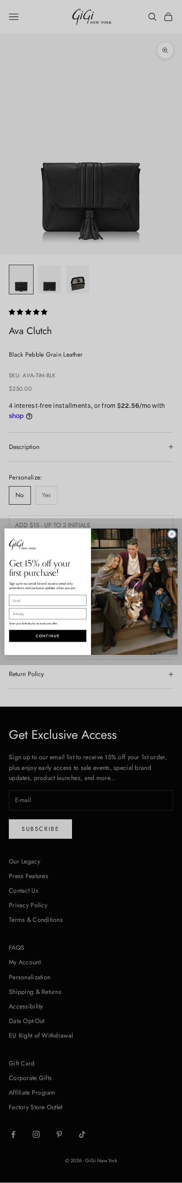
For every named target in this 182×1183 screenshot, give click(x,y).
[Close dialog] (172, 534)
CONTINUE (48, 636)
